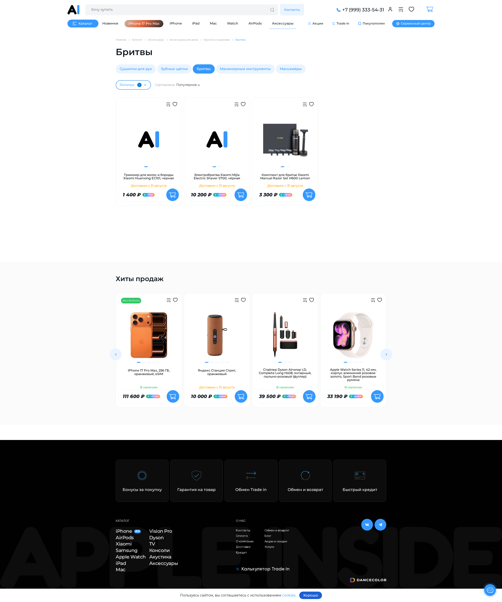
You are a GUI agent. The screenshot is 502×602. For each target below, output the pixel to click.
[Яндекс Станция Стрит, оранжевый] (217, 337)
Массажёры (291, 69)
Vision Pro (160, 531)
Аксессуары (283, 23)
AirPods (255, 23)
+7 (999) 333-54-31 (363, 10)
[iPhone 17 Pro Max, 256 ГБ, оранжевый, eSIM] (149, 337)
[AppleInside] (73, 10)
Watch (232, 23)
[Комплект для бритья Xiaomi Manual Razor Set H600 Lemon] (285, 141)
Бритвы (204, 69)
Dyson (156, 537)
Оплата (242, 536)
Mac (213, 23)
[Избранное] (411, 9)
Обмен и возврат (277, 530)
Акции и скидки (276, 541)
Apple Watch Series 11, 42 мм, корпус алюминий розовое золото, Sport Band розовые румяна (353, 375)
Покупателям (374, 23)
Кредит (241, 552)
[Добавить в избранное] (174, 105)
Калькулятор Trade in (265, 569)
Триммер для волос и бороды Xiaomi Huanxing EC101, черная (148, 176)
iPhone (176, 23)
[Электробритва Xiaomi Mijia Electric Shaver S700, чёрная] (217, 141)
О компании (245, 541)
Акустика (160, 557)
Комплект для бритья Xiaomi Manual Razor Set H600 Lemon (285, 176)
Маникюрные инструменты (245, 69)
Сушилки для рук (136, 69)
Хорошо (310, 595)
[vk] (367, 525)
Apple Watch (131, 557)
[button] (116, 354)
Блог (268, 536)
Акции (317, 23)
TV (152, 544)
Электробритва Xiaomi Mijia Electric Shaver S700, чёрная (217, 176)
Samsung (127, 550)
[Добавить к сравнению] (168, 104)
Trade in (342, 23)
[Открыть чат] (490, 590)
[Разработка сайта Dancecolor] (368, 581)
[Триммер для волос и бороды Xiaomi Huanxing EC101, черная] (148, 141)
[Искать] (272, 10)
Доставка (243, 547)
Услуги (269, 547)
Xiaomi (124, 544)
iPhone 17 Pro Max (143, 24)
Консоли (159, 550)
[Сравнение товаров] (401, 9)
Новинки (110, 23)
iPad (196, 23)
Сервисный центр (416, 23)
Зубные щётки (174, 69)
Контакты (292, 10)
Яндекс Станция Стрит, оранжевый (217, 372)
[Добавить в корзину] (172, 195)
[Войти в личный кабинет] (390, 9)
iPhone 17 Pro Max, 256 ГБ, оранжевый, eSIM (149, 372)
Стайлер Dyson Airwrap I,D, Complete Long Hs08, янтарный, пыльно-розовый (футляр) (285, 373)
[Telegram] (380, 525)
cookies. (289, 595)
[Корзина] (427, 9)
